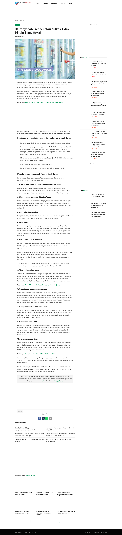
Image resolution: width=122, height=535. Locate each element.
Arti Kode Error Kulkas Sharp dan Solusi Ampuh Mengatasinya (98, 123)
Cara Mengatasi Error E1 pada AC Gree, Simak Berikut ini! (66, 512)
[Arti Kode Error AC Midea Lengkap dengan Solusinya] (24, 504)
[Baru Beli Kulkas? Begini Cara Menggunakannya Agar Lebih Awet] (84, 215)
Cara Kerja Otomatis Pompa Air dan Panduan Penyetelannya (98, 144)
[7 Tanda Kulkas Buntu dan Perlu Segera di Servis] (84, 114)
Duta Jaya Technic (30, 532)
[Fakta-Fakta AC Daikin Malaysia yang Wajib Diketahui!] (45, 485)
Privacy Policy (88, 532)
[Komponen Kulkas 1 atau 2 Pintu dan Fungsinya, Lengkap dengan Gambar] (84, 104)
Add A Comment (45, 521)
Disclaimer (96, 532)
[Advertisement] (61, 13)
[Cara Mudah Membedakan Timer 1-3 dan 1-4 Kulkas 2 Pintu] (84, 134)
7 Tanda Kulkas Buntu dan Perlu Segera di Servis (98, 113)
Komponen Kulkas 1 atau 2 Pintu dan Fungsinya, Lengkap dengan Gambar (98, 103)
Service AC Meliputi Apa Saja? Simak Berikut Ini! (23, 493)
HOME (37, 3)
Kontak (71, 3)
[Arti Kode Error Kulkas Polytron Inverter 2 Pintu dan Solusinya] (84, 94)
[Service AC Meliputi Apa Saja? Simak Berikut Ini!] (24, 485)
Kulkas (20, 411)
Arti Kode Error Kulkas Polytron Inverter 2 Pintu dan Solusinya (98, 93)
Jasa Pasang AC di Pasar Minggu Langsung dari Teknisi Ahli (98, 205)
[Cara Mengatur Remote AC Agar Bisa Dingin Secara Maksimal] (84, 83)
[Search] (106, 3)
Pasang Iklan (104, 532)
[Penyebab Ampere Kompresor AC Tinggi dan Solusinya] (84, 64)
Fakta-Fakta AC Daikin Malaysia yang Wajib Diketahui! (44, 493)
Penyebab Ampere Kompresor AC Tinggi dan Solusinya (98, 63)
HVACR (17, 25)
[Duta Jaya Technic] (23, 3)
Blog (63, 3)
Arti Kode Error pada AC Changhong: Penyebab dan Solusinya (43, 513)
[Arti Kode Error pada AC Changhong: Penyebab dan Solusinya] (45, 504)
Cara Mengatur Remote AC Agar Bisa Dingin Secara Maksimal (99, 83)
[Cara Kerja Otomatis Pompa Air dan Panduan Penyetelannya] (84, 144)
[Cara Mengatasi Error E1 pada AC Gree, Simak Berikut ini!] (66, 504)
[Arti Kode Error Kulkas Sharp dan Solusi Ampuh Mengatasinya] (84, 123)
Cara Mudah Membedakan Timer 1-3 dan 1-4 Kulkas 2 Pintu (99, 133)
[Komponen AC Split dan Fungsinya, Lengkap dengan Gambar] (66, 485)
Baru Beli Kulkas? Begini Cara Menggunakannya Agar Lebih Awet (98, 214)
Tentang (45, 3)
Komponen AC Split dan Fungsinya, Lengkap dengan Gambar (65, 494)
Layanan (54, 3)
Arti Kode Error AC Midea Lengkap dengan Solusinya (22, 512)
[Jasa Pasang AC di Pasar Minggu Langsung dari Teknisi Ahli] (84, 206)
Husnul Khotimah (19, 36)
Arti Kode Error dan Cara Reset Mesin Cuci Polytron (98, 73)
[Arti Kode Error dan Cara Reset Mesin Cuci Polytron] (84, 74)
